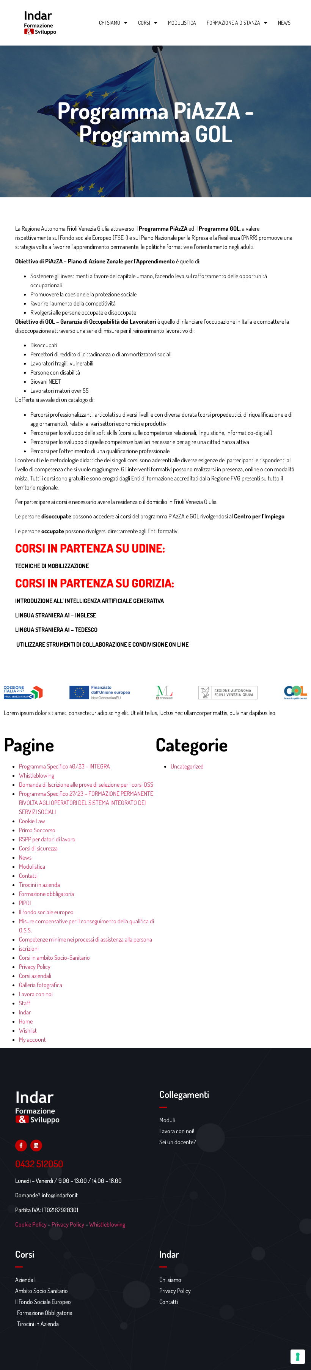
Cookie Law (32, 821)
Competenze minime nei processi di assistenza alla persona (85, 939)
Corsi (144, 22)
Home (26, 1021)
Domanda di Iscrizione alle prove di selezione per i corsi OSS (86, 784)
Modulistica (182, 22)
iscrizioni (29, 948)
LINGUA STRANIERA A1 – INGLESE (55, 615)
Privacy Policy (34, 966)
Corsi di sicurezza (38, 848)
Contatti (28, 875)
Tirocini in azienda (39, 884)
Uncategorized (187, 766)
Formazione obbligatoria (46, 894)
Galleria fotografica (40, 985)
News (284, 22)
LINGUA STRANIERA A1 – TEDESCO (56, 629)
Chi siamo (109, 22)
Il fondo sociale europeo (46, 912)
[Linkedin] (36, 1145)
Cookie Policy (31, 1224)
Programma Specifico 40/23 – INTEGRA (64, 766)
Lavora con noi (36, 994)
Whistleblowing (36, 775)
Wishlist (28, 1030)
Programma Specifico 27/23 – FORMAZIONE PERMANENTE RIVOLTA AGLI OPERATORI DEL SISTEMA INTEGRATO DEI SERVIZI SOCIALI (86, 803)
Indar (25, 1012)
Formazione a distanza (233, 22)
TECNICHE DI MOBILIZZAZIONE (52, 566)
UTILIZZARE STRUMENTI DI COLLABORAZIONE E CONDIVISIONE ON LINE (101, 644)
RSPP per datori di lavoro (47, 839)
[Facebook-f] (21, 1145)
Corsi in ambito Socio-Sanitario (54, 957)
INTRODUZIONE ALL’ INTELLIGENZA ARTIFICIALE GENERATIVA (89, 601)
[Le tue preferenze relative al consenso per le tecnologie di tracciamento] (298, 1357)
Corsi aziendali (35, 975)
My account (32, 1039)
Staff (24, 1003)
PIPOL (25, 903)
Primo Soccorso (37, 830)
